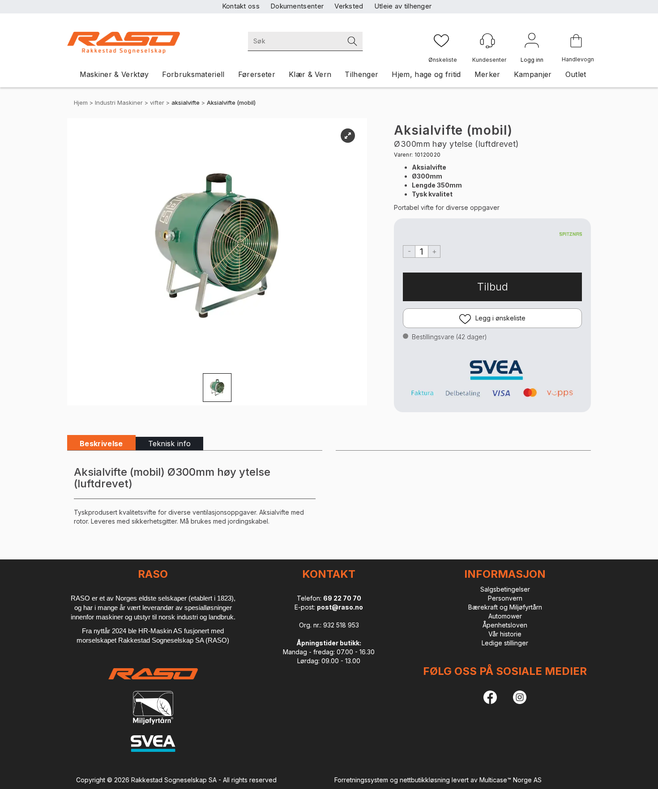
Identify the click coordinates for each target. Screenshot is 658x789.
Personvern (505, 598)
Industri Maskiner (119, 102)
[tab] (101, 444)
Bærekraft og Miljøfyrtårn (505, 607)
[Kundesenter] (487, 40)
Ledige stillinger (505, 643)
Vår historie (504, 634)
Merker (487, 74)
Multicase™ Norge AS (510, 780)
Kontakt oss (241, 6)
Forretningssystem (361, 780)
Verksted (348, 6)
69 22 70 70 (342, 598)
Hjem (81, 102)
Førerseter (256, 74)
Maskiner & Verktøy (114, 74)
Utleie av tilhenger (403, 6)
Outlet (575, 74)
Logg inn (531, 42)
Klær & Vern (310, 74)
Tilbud (492, 286)
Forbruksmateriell (193, 74)
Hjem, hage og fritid (426, 74)
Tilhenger (361, 74)
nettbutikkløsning (425, 780)
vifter (157, 102)
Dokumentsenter (297, 6)
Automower (505, 616)
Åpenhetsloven (505, 625)
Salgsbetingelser (505, 589)
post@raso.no (340, 607)
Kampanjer (533, 74)
